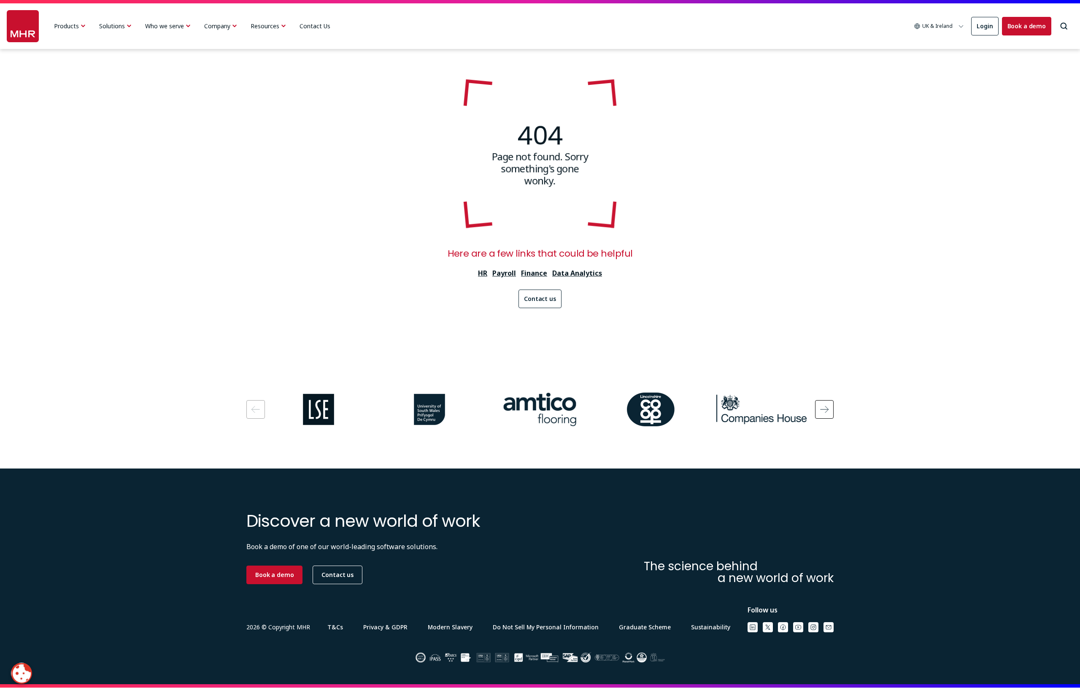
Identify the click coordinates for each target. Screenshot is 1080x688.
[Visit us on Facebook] (783, 627)
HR (482, 273)
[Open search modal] (1064, 26)
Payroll (504, 273)
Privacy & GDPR (385, 627)
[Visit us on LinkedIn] (753, 627)
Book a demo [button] (274, 575)
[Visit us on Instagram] (813, 627)
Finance (534, 273)
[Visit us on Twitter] (768, 627)
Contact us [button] (337, 575)
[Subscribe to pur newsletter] (829, 627)
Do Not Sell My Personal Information (546, 627)
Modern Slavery (450, 627)
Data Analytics (577, 273)
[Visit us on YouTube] (798, 627)
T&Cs (335, 627)
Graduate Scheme (645, 627)
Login (985, 26)
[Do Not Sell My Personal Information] (21, 673)
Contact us (540, 299)
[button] (939, 26)
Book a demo (1026, 26)
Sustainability (710, 627)
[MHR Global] (23, 26)
